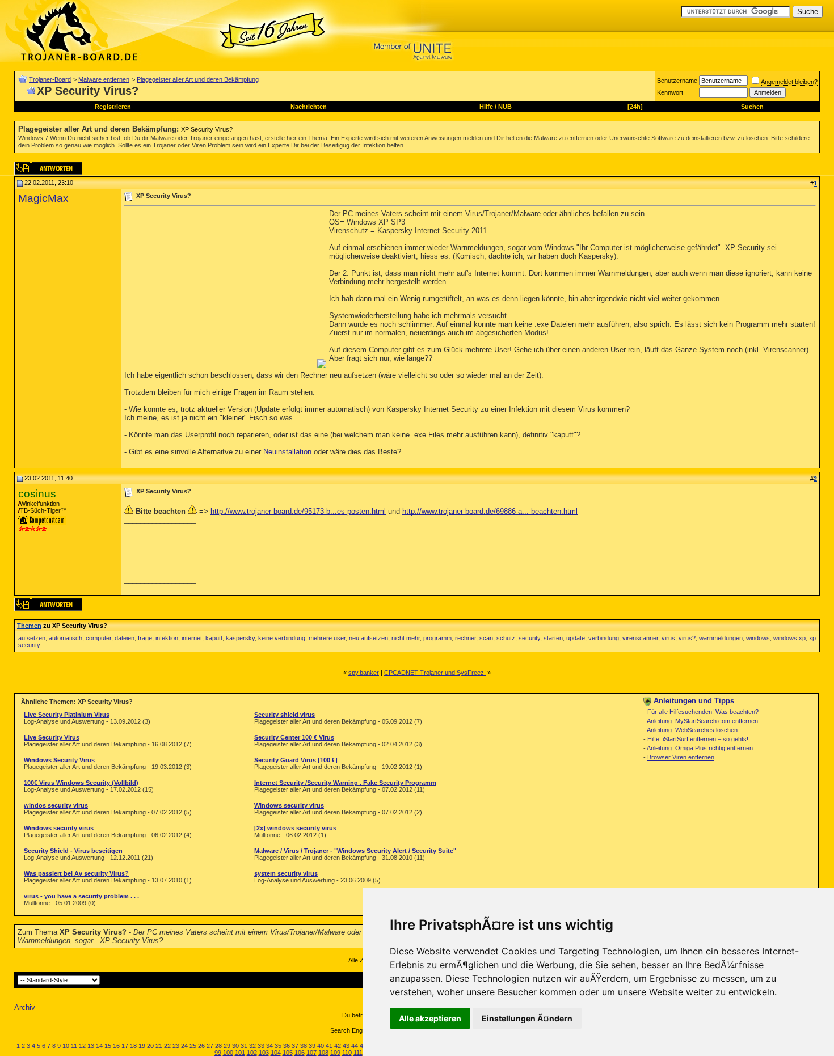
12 (82, 1045)
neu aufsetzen (368, 638)
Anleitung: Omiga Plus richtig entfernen (700, 748)
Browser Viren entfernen (680, 757)
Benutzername (677, 80)
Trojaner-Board (50, 79)
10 (65, 1045)
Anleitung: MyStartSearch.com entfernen (702, 720)
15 (107, 1045)
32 (252, 1045)
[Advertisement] (219, 288)
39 (312, 1045)
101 (240, 1052)
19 (141, 1045)
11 (74, 1045)
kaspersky (240, 638)
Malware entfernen (103, 79)
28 (218, 1045)
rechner (465, 638)
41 (329, 1045)
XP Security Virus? (207, 129)
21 (158, 1045)
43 (346, 1045)
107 (311, 1052)
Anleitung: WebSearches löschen (692, 729)
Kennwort (670, 92)
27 (210, 1045)
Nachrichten (308, 106)
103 (264, 1052)
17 (124, 1045)
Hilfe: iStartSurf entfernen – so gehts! (697, 739)
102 (252, 1052)
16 (116, 1045)
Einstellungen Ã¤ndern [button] (527, 1018)
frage (145, 638)
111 (358, 1052)
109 (335, 1052)
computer (98, 638)
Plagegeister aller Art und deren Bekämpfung (198, 79)
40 (320, 1045)
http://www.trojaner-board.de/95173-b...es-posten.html (298, 511)
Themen (29, 625)
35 (278, 1045)
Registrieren (113, 106)
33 (261, 1045)
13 (90, 1045)
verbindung (603, 638)
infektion (166, 638)
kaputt (213, 638)
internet (192, 638)
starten (553, 638)
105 (288, 1052)
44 (354, 1045)
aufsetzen (31, 638)
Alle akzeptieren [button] (430, 1018)
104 (276, 1052)
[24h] (635, 106)
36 (286, 1045)
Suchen (752, 106)
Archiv (24, 1007)
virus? (687, 638)
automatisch (65, 638)
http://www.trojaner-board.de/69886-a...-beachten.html (490, 511)
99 (217, 1052)
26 (201, 1045)
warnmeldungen (721, 638)
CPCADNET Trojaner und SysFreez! (435, 672)
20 (150, 1045)
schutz (505, 638)
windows (758, 638)
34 (269, 1045)
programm (437, 638)
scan (486, 638)
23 (175, 1045)
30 (235, 1045)
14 (99, 1045)
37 (295, 1045)
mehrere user (327, 638)
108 (323, 1052)
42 (337, 1045)
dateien (124, 638)
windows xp (789, 638)
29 (227, 1045)
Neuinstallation (287, 451)
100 (228, 1052)
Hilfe (486, 106)
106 (299, 1052)
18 (133, 1045)
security (529, 638)
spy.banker (363, 672)
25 (192, 1045)
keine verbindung (281, 638)
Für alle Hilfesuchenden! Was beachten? (703, 711)
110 (347, 1052)
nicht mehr (405, 638)
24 (184, 1045)
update (575, 638)
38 (303, 1045)
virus (668, 638)
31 (244, 1045)
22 (167, 1045)
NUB (505, 106)
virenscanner (640, 638)
